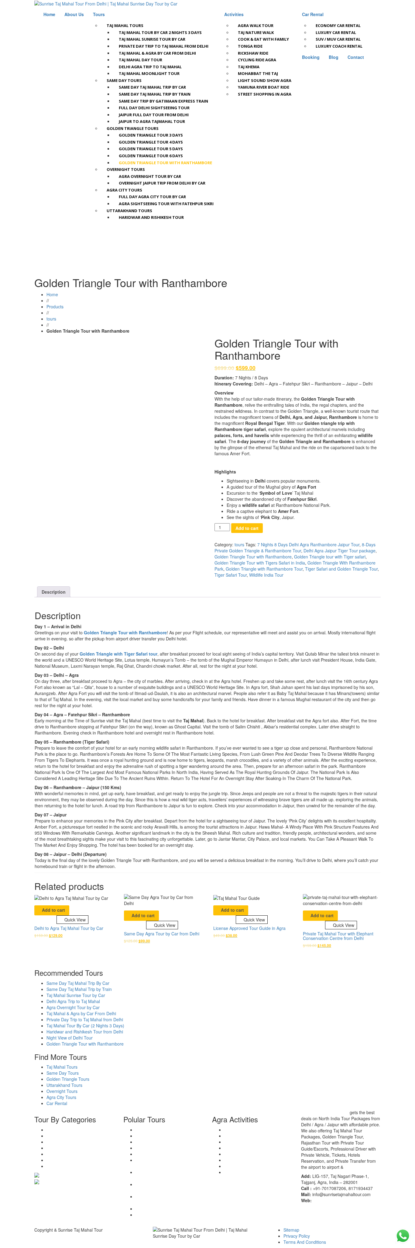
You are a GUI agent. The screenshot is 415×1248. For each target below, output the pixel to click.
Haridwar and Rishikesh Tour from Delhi (84, 1032)
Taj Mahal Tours (125, 25)
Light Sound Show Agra (264, 80)
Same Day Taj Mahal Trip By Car (77, 983)
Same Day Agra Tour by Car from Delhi (161, 934)
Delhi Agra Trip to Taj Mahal (150, 67)
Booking (311, 57)
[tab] (53, 591)
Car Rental (313, 14)
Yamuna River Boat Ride (263, 87)
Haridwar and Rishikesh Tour (151, 217)
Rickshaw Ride (253, 53)
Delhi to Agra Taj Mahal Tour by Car (68, 928)
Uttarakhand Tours (129, 210)
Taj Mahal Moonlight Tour (149, 73)
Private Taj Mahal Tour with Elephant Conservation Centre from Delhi (338, 936)
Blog (333, 57)
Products (54, 307)
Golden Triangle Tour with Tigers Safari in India (259, 563)
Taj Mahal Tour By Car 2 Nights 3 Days (160, 32)
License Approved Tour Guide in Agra (249, 928)
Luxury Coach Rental (339, 46)
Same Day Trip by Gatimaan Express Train (163, 101)
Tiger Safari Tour (230, 575)
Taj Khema (248, 67)
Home (49, 14)
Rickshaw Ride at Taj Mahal (250, 1142)
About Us (74, 14)
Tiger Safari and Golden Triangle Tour (341, 569)
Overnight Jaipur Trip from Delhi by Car (162, 183)
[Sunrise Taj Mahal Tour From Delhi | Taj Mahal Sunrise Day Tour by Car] (105, 3)
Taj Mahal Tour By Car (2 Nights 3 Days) (85, 1025)
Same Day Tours (124, 80)
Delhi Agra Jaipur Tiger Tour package (340, 551)
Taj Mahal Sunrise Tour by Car (152, 39)
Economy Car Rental (338, 25)
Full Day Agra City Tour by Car (152, 196)
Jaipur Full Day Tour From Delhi (154, 114)
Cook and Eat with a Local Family (256, 1166)
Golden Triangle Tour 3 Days (151, 135)
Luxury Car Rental (336, 32)
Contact (356, 57)
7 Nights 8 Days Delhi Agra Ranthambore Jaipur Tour (308, 544)
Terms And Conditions (304, 1242)
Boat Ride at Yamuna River (250, 1148)
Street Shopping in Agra (264, 94)
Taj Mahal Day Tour (140, 60)
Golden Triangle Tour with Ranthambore (165, 162)
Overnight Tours (126, 169)
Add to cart (247, 528)
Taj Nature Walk (256, 32)
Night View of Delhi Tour (69, 1038)
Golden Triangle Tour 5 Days (151, 148)
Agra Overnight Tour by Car (150, 176)
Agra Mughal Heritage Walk (250, 1130)
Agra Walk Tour (255, 25)
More (350, 1167)
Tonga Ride (250, 46)
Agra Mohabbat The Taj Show (253, 1160)
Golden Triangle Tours (133, 128)
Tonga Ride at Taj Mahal (247, 1136)
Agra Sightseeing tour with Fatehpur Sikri (166, 203)
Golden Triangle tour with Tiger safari (329, 557)
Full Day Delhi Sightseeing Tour (154, 107)
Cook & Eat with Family (263, 39)
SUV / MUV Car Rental (338, 39)
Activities (234, 14)
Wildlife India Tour (266, 575)
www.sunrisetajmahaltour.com (341, 1200)
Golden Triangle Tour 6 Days (151, 155)
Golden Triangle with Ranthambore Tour (264, 569)
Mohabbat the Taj (258, 73)
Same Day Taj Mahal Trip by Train (154, 94)
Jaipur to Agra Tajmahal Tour (152, 121)
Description (54, 592)
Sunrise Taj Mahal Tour (324, 1112)
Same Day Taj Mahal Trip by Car (152, 87)
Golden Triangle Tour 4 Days (151, 142)
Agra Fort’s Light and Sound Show (257, 1172)
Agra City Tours (124, 190)
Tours (99, 14)
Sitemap (291, 1230)
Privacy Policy (296, 1236)
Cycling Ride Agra (257, 60)
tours (51, 319)
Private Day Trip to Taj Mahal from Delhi (163, 46)
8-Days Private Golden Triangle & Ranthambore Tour (295, 547)
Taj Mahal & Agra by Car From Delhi (157, 53)
